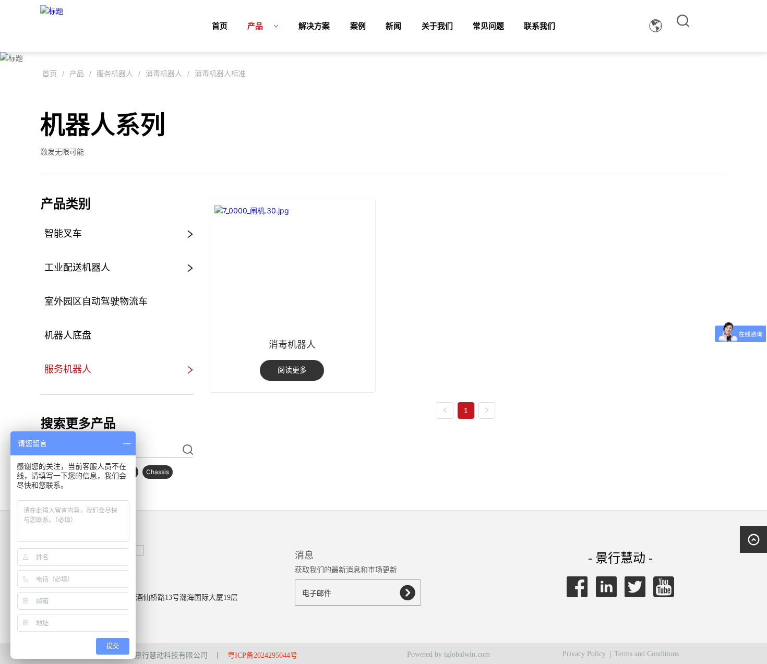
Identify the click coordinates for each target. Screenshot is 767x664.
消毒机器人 (164, 73)
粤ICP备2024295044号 (262, 655)
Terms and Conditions (646, 654)
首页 (219, 26)
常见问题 (488, 26)
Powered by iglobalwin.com (448, 654)
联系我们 (539, 26)
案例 (358, 26)
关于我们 (437, 26)
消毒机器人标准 (220, 73)
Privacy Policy (584, 654)
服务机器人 (115, 73)
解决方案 (314, 26)
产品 (255, 26)
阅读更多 (292, 370)
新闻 (393, 26)
